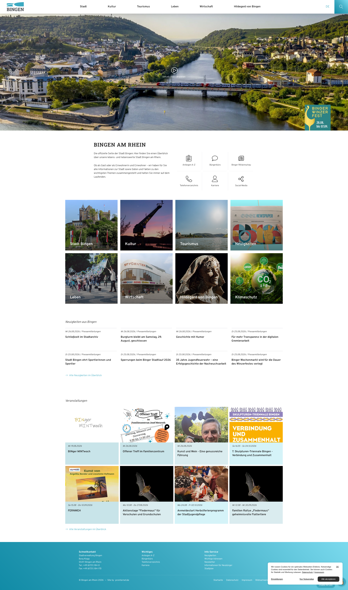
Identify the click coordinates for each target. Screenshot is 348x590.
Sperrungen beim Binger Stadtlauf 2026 (146, 360)
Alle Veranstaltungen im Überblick (87, 529)
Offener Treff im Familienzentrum (143, 451)
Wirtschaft (134, 297)
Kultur (130, 244)
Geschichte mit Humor (190, 337)
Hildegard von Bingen (199, 297)
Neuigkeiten (245, 244)
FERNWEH (74, 510)
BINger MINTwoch (79, 451)
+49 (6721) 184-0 (91, 565)
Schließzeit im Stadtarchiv (81, 337)
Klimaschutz (246, 297)
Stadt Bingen (81, 244)
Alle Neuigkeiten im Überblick (85, 375)
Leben (75, 297)
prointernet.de (122, 580)
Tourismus (189, 244)
